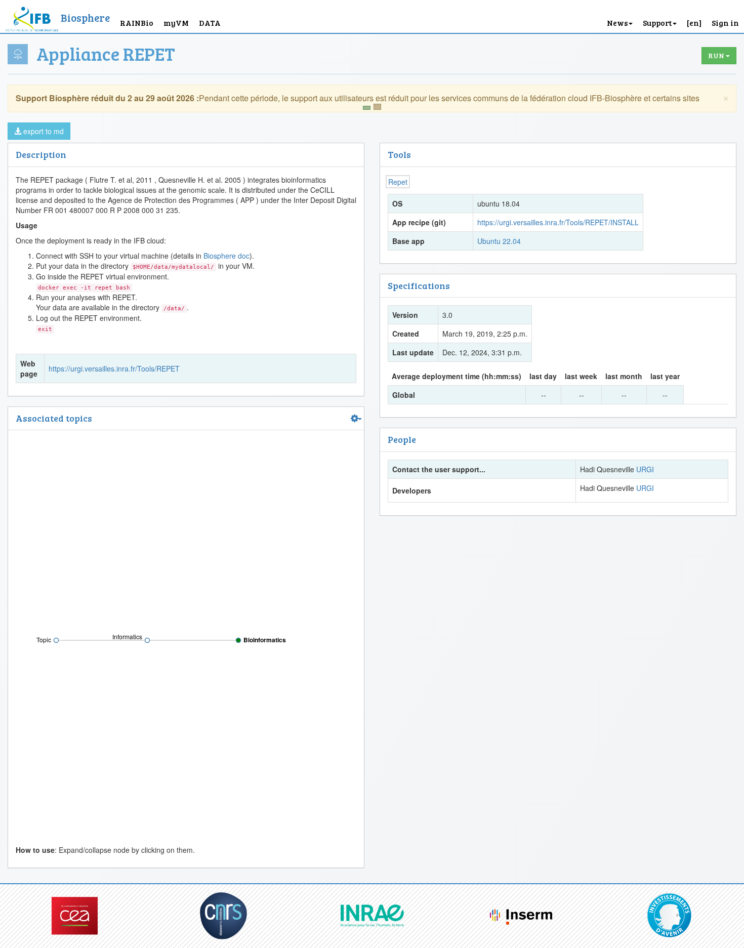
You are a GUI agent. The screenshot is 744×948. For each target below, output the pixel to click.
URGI (645, 469)
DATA (210, 22)
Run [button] (717, 55)
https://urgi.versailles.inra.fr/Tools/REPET (114, 368)
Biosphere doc (226, 256)
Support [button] (657, 22)
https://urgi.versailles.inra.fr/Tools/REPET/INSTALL (558, 222)
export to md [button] (42, 131)
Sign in (725, 22)
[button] (694, 16)
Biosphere (85, 17)
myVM (176, 22)
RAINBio (136, 22)
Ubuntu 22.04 (499, 241)
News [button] (617, 22)
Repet (397, 182)
